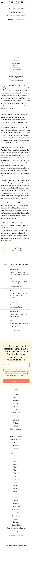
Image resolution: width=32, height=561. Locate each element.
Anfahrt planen (17, 69)
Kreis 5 (16, 470)
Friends (16, 522)
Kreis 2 (16, 461)
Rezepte (16, 445)
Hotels (16, 426)
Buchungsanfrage (16, 429)
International (16, 412)
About (16, 500)
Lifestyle (16, 431)
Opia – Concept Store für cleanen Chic (18, 315)
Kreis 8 (16, 479)
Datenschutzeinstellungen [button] (16, 528)
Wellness (16, 423)
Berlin (16, 394)
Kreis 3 (16, 464)
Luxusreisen (16, 415)
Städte (16, 389)
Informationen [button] (16, 496)
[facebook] (9, 540)
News (16, 448)
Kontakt (16, 503)
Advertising (16, 516)
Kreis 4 (16, 467)
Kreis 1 (16, 458)
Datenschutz (16, 525)
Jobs (16, 519)
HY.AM (25, 545)
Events (16, 513)
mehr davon (16, 330)
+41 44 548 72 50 (16, 78)
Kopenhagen (16, 400)
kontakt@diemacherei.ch (16, 76)
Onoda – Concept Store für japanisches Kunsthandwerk (19, 273)
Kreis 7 (16, 476)
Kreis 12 (16, 491)
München (16, 403)
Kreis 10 (16, 485)
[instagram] (13, 540)
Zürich (16, 409)
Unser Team (16, 506)
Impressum (16, 531)
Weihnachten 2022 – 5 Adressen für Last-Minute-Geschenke (20, 295)
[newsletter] (22, 540)
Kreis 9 (16, 482)
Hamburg (16, 397)
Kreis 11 (16, 488)
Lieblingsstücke (16, 436)
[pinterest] (18, 540)
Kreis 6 (16, 473)
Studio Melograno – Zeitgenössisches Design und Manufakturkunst (19, 283)
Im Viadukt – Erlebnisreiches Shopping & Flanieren (20, 324)
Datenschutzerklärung (20, 373)
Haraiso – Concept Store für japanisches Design (19, 306)
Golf (16, 442)
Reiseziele (16, 420)
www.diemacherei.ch (17, 80)
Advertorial (16, 22)
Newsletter (16, 509)
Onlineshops (16, 439)
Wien (16, 406)
